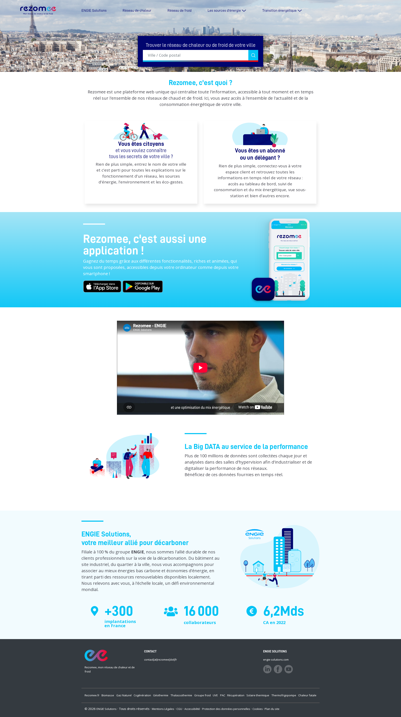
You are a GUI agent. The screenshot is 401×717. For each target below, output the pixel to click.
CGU (179, 709)
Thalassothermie (181, 695)
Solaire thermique (257, 695)
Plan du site (272, 709)
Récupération (235, 695)
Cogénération (142, 695)
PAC (222, 695)
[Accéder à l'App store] (102, 286)
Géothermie (160, 695)
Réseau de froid (180, 10)
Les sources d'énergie (224, 10)
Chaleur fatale (307, 695)
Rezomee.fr (92, 695)
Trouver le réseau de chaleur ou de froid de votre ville (200, 45)
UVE (215, 695)
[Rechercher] (253, 55)
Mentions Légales (163, 709)
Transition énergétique (279, 10)
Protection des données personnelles (226, 709)
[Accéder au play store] (142, 286)
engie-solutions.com (276, 659)
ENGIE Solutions (94, 10)
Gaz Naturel (124, 695)
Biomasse (108, 695)
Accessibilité (192, 709)
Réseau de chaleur (137, 10)
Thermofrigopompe (284, 695)
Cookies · (259, 709)
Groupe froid (202, 695)
